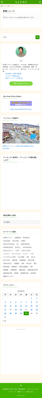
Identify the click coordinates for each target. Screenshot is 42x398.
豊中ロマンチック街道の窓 (14, 78)
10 (5, 306)
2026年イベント (7, 237)
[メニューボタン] (40, 2)
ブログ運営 (21, 257)
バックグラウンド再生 (9, 257)
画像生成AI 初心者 (33, 270)
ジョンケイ (6, 253)
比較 (31, 266)
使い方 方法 (6, 260)
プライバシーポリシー (33, 389)
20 (21, 309)
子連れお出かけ (7, 263)
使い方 (33, 257)
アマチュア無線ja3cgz (13, 76)
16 (37, 306)
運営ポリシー (21, 391)
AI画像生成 (18, 237)
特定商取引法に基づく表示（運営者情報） (14, 389)
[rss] (21, 385)
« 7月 (4, 321)
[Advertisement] (21, 351)
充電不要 (14, 260)
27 (21, 313)
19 (16, 309)
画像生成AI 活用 (7, 273)
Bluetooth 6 (26, 237)
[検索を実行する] (37, 37)
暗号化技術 (6, 266)
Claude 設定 (6, 241)
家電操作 (16, 263)
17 (5, 309)
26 (16, 313)
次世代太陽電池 (23, 266)
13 (21, 306)
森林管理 (14, 266)
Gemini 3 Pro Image (8, 244)
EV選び (23, 241)
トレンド (25, 253)
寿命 (23, 263)
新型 (35, 263)
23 (37, 309)
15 (31, 306)
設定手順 (33, 273)
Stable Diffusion (25, 244)
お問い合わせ (29, 391)
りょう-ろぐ (21, 2)
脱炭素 (16, 273)
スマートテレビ (16, 253)
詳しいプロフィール (21, 83)
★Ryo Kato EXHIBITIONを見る (21, 109)
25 (10, 313)
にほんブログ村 (26, 250)
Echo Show (16, 241)
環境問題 (5, 270)
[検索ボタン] (2, 2)
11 (10, 306)
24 (5, 313)
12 (16, 306)
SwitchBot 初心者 (8, 247)
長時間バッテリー (8, 276)
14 (26, 306)
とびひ (17, 250)
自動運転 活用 (24, 273)
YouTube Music (27, 247)
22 (31, 309)
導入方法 (29, 263)
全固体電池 (22, 260)
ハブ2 (31, 253)
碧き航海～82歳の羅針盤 (13, 73)
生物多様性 (14, 270)
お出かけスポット (8, 250)
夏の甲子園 (31, 260)
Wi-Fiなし (17, 247)
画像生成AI (22, 270)
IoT (17, 244)
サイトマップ (12, 391)
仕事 (28, 257)
